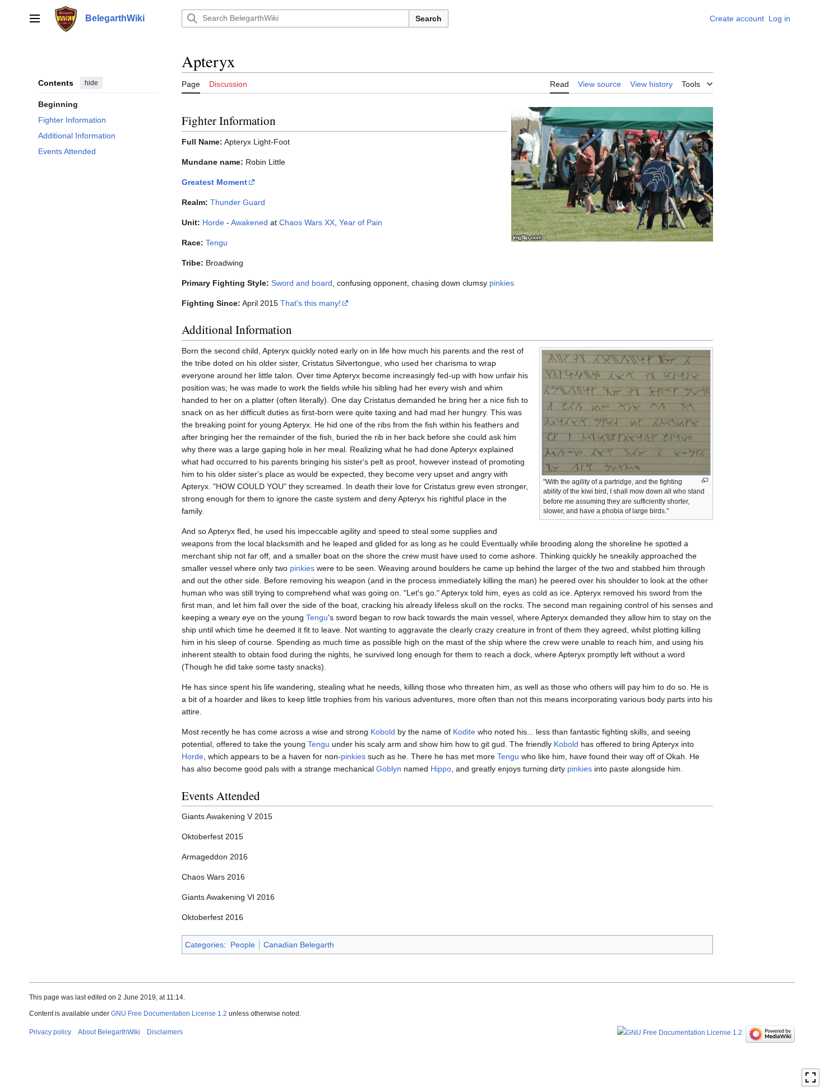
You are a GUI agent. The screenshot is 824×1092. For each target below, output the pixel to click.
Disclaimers (165, 1032)
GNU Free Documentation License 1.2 (169, 1013)
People (242, 944)
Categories (204, 944)
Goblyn (388, 768)
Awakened (249, 222)
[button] (35, 18)
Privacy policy (50, 1032)
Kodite (464, 731)
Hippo (440, 768)
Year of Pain (360, 222)
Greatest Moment (214, 182)
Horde (213, 222)
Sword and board (301, 282)
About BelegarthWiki (109, 1032)
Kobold (383, 731)
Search (428, 18)
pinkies (501, 282)
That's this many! (310, 303)
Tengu (217, 242)
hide (91, 83)
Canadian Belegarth (298, 944)
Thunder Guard (237, 202)
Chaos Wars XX (307, 222)
